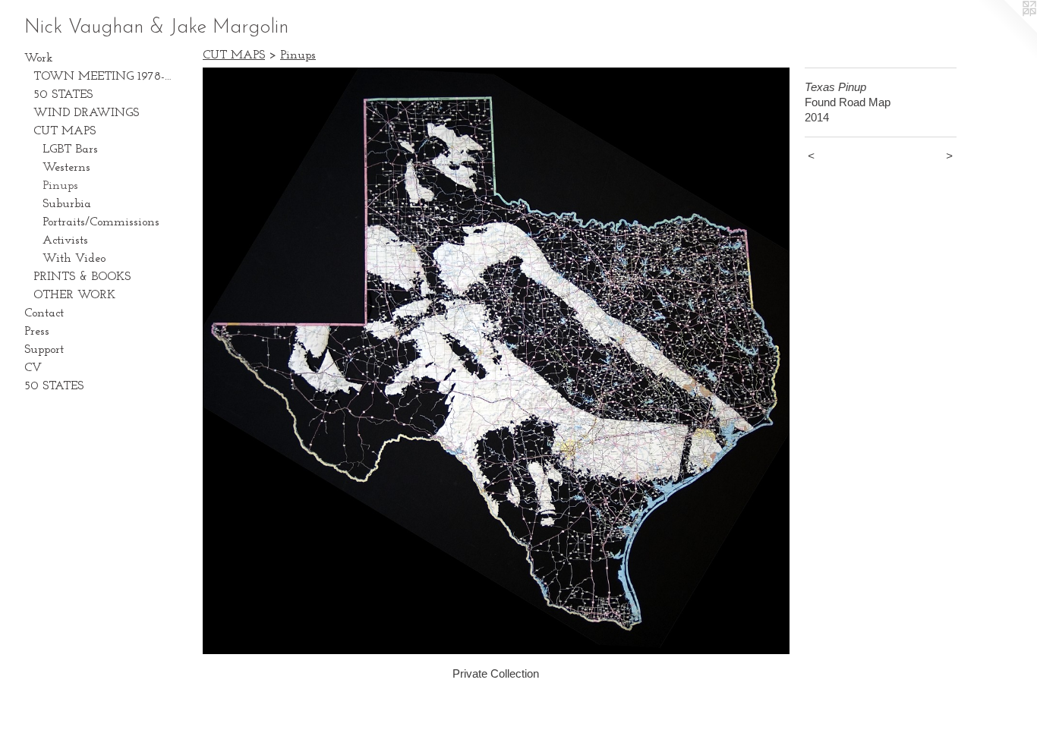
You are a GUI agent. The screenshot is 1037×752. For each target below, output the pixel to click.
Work (38, 58)
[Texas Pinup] (496, 361)
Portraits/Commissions (101, 222)
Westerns (66, 168)
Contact (44, 313)
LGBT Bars (70, 149)
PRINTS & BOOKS (82, 277)
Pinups (60, 186)
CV (33, 368)
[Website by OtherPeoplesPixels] (1006, 30)
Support (44, 350)
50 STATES (63, 95)
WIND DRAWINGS (86, 113)
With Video (74, 259)
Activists (65, 240)
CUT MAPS (64, 131)
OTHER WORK (74, 295)
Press (36, 332)
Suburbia (67, 204)
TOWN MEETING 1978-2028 (104, 77)
